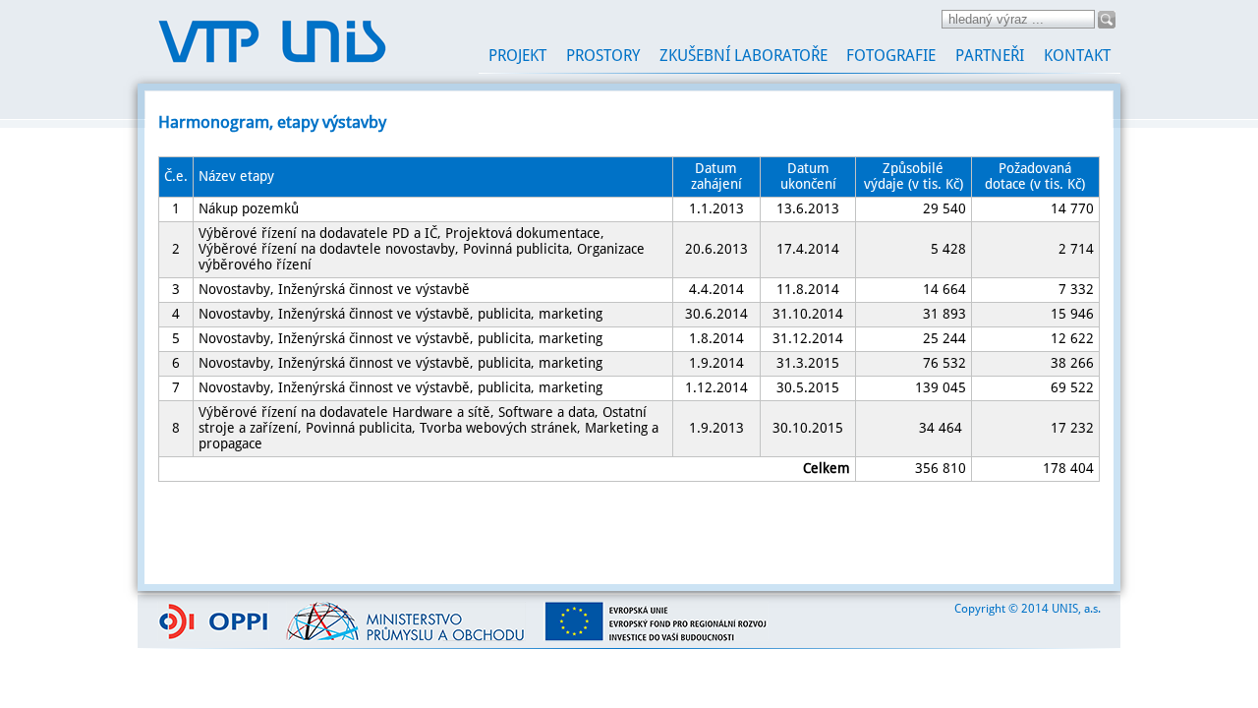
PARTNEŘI (989, 55)
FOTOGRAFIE (891, 55)
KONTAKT (1077, 55)
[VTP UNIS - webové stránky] (272, 60)
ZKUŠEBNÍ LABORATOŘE (743, 55)
